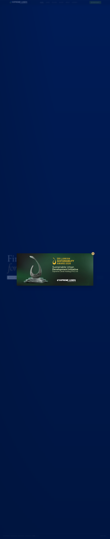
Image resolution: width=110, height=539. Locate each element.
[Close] (93, 253)
